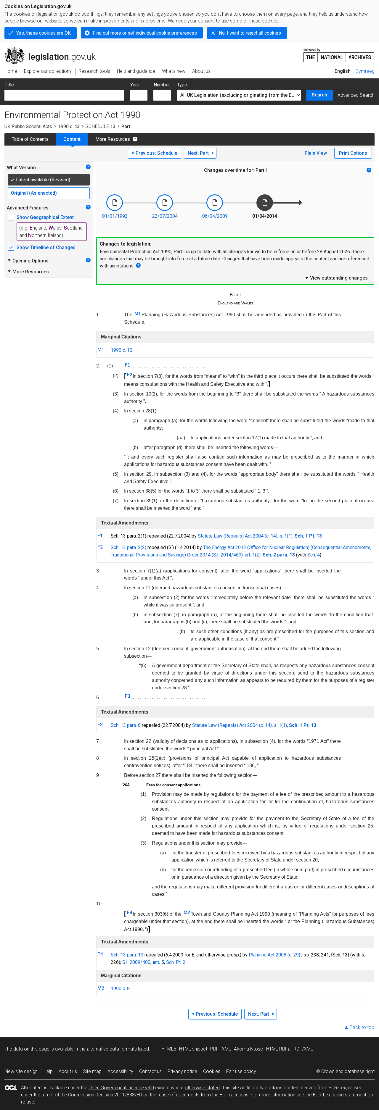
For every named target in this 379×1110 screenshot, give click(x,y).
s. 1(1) (286, 536)
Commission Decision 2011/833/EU (105, 1095)
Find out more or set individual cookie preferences (145, 33)
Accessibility (120, 1071)
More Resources (112, 139)
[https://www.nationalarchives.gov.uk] (339, 53)
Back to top (362, 1027)
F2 (129, 374)
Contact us (150, 1071)
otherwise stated (202, 1087)
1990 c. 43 (69, 126)
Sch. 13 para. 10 (127, 955)
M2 (187, 912)
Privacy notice (182, 1071)
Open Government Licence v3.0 (121, 1087)
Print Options (353, 153)
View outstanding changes (336, 278)
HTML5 (169, 1049)
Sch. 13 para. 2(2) (128, 547)
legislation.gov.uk (53, 49)
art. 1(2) (253, 555)
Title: (10, 85)
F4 (129, 912)
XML (226, 1049)
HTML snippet (193, 1049)
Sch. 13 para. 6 (126, 725)
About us (68, 1071)
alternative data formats (112, 1049)
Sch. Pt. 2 (175, 962)
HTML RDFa (278, 1049)
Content (72, 139)
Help (48, 1071)
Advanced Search (356, 95)
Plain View (316, 153)
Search (319, 95)
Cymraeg (365, 71)
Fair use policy (241, 1071)
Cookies (211, 1071)
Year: (135, 85)
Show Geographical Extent (45, 217)
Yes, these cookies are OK (43, 33)
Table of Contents (30, 139)
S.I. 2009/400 (136, 962)
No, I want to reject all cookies (250, 33)
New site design (21, 1071)
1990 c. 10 (121, 350)
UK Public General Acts (28, 126)
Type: (182, 85)
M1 (137, 313)
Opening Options (28, 261)
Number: (162, 85)
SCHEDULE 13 (100, 126)
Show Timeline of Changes (46, 247)
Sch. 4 (313, 555)
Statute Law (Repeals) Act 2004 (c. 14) (237, 536)
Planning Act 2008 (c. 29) (274, 955)
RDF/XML (303, 1049)
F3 (127, 696)
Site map (92, 1071)
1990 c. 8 (120, 988)
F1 (127, 364)
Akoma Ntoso (248, 1049)
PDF (214, 1049)
